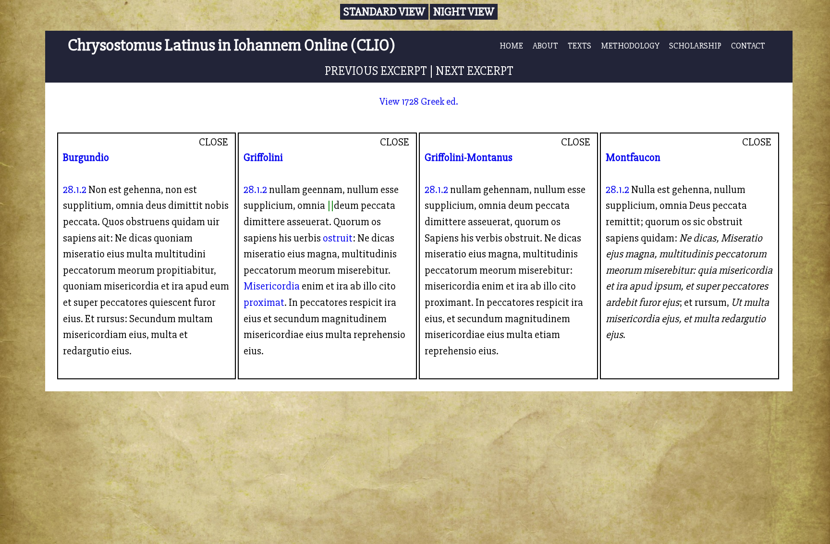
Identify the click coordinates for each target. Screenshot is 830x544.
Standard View (384, 12)
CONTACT (748, 46)
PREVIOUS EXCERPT (376, 71)
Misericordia (272, 286)
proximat (264, 302)
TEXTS (579, 46)
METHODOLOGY (630, 46)
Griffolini (263, 157)
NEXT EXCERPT (474, 71)
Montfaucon (633, 157)
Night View (463, 12)
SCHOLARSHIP (695, 46)
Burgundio (86, 157)
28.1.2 (74, 189)
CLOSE (213, 142)
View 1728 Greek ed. (418, 102)
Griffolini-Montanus (469, 157)
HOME (511, 46)
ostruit (338, 238)
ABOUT (545, 46)
